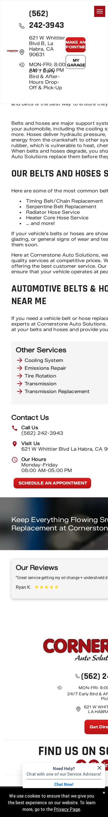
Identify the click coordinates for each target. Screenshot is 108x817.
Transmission (41, 383)
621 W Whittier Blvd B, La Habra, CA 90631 (47, 46)
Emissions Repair (45, 368)
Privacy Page (67, 809)
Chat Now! (63, 784)
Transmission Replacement (57, 391)
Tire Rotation (40, 376)
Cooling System (44, 360)
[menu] (99, 11)
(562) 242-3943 (42, 433)
